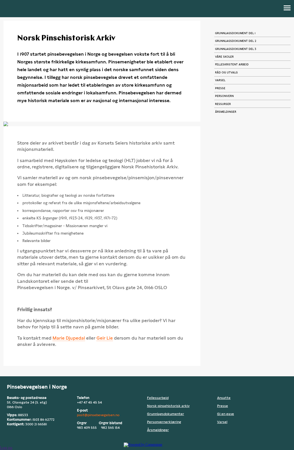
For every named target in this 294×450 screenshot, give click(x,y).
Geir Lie (104, 338)
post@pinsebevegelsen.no (98, 415)
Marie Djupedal (69, 338)
